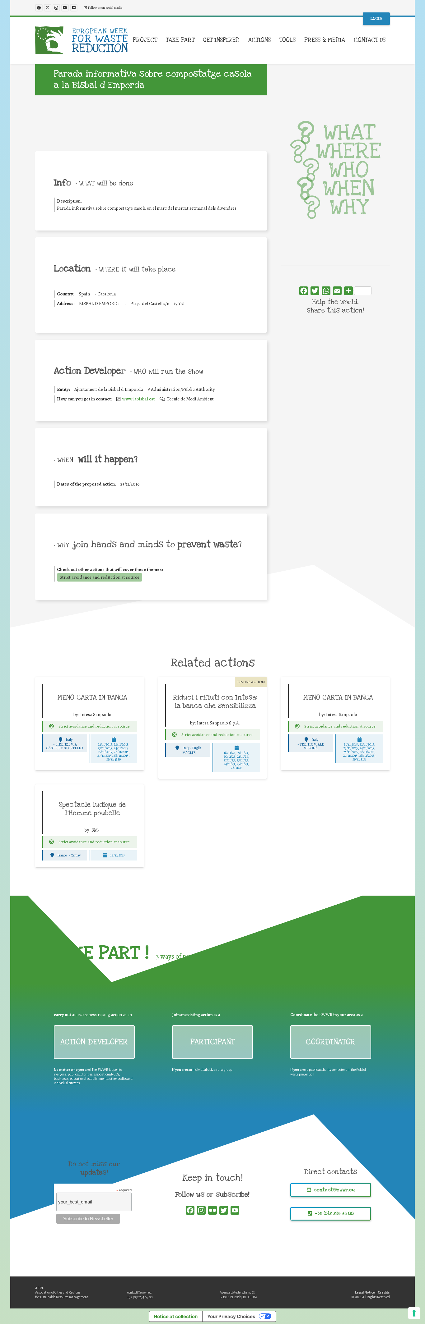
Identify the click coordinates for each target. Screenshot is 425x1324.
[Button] (51, 726)
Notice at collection (176, 1316)
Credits (384, 1292)
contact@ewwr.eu (139, 1292)
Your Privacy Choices (231, 1316)
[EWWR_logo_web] (81, 40)
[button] (161, 40)
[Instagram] (56, 7)
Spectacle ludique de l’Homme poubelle (92, 808)
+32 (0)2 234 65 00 (140, 1297)
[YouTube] (65, 7)
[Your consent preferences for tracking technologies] (414, 1313)
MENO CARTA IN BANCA (92, 697)
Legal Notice (365, 1292)
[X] (47, 7)
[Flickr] (73, 7)
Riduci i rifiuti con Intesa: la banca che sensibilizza (215, 701)
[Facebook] (39, 7)
